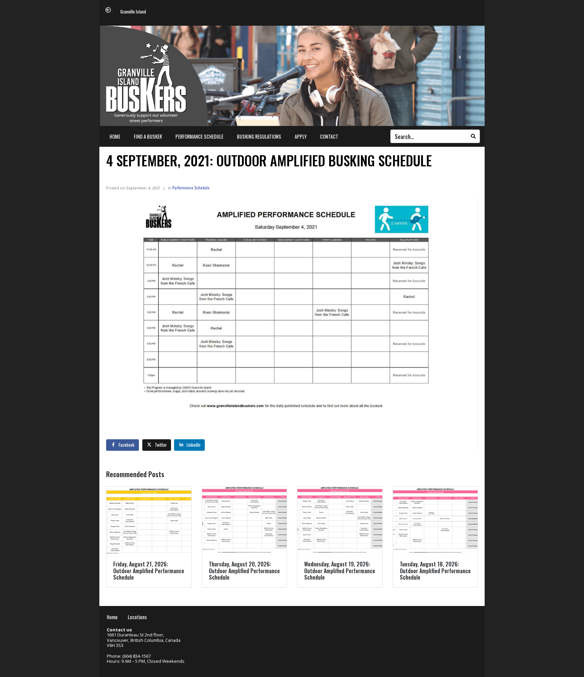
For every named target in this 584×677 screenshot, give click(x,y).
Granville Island (133, 12)
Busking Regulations (259, 136)
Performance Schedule (199, 136)
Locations (137, 617)
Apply (301, 136)
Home (115, 136)
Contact (329, 136)
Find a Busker (148, 136)
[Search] (473, 136)
